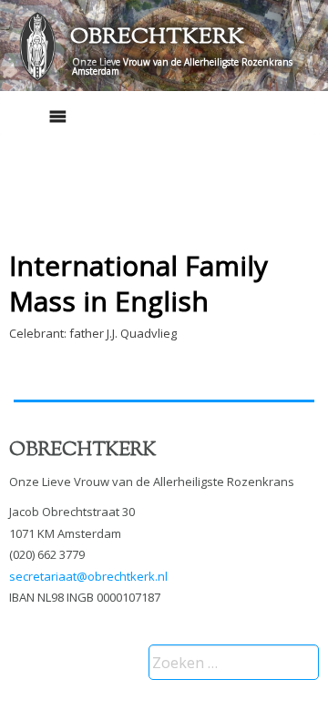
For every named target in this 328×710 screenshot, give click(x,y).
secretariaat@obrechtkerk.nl (88, 576)
